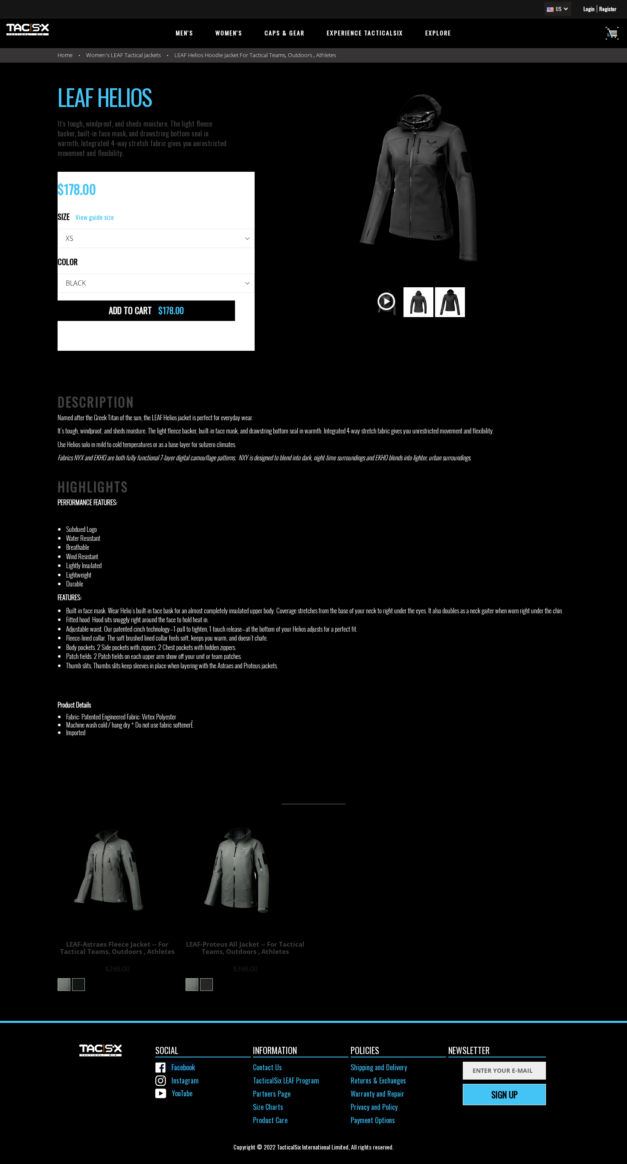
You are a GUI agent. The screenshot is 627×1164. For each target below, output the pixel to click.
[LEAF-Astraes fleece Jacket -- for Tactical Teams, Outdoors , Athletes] (122, 870)
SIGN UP (504, 1094)
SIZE (86, 216)
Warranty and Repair (377, 1094)
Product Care (270, 1120)
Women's (228, 32)
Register (607, 8)
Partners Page (271, 1094)
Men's (184, 32)
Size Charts (268, 1107)
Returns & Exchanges (378, 1080)
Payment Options (373, 1120)
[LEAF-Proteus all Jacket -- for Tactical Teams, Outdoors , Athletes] (250, 870)
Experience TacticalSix (365, 32)
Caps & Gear (284, 32)
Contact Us (267, 1067)
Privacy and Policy (374, 1107)
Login (589, 8)
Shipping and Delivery (379, 1067)
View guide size (94, 217)
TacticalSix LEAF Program (286, 1080)
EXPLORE (438, 32)
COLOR (68, 262)
